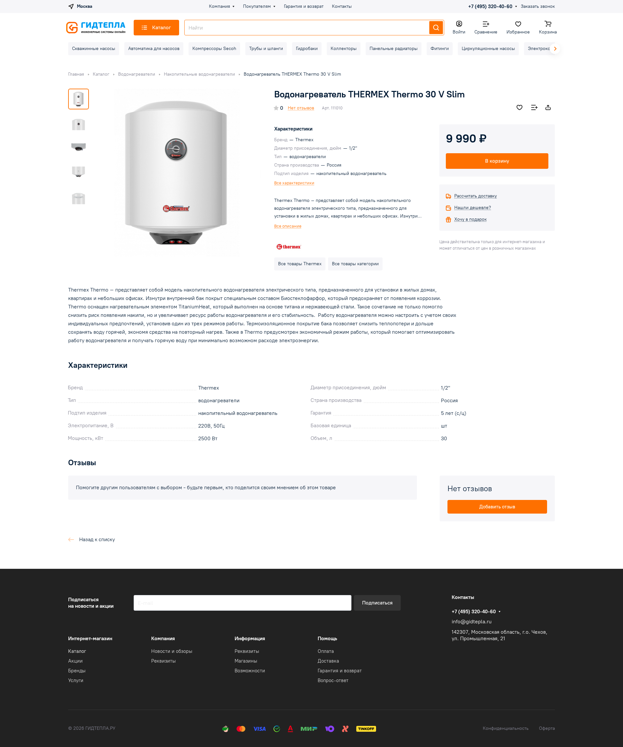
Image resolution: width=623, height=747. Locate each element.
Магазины (246, 661)
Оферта (547, 728)
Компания (163, 638)
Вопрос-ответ (333, 680)
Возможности (250, 671)
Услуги (75, 680)
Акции (75, 661)
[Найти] (436, 27)
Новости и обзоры (171, 651)
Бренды (77, 671)
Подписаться (377, 603)
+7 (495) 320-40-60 (490, 6)
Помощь (327, 638)
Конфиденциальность (506, 728)
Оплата (326, 651)
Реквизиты (163, 661)
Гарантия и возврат (340, 671)
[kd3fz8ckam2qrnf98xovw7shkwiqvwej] (177, 173)
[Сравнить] (534, 107)
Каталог (77, 651)
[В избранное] (519, 107)
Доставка (328, 661)
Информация (250, 638)
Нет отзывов (301, 108)
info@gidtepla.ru (472, 621)
